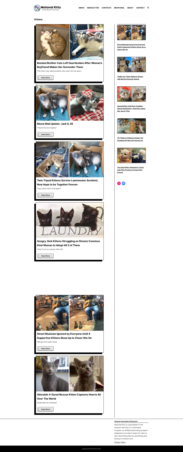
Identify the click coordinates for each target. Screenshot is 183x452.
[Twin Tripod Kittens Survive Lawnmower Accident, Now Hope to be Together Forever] (70, 159)
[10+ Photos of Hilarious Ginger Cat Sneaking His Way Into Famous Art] (131, 126)
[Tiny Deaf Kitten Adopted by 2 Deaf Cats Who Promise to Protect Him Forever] (131, 155)
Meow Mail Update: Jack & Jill (55, 123)
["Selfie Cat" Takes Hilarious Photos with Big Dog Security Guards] (131, 64)
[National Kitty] (47, 7)
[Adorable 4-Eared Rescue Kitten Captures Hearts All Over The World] (70, 373)
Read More (46, 78)
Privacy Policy (120, 442)
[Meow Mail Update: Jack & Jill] (70, 103)
